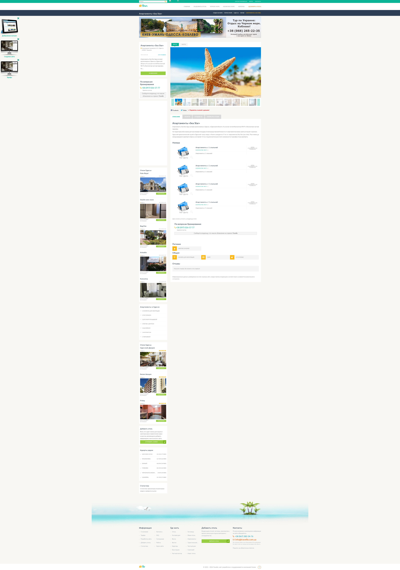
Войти (251, 1)
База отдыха (175, 550)
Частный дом (192, 546)
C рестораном (146, 315)
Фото (175, 44)
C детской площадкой (149, 319)
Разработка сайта (146, 539)
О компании (144, 532)
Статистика (144, 546)
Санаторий (191, 550)
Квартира (175, 546)
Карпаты (241, 6)
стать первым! (196, 268)
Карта (184, 44)
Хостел (174, 542)
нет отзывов (162, 54)
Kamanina (144, 279)
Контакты (258, 1)
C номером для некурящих (151, 311)
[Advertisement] (153, 133)
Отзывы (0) (198, 116)
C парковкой (146, 336)
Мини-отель (191, 535)
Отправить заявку (151, 441)
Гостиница (191, 532)
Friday (142, 401)
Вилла (174, 539)
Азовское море (229, 6)
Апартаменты (192, 539)
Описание (176, 116)
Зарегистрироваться (241, 1)
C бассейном (146, 328)
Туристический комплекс (195, 542)
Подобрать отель (200, 6)
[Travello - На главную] (143, 6)
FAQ (157, 535)
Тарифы (143, 535)
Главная (187, 6)
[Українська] (181, 1)
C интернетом (146, 332)
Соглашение (160, 539)
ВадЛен (143, 226)
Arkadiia (143, 252)
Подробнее (161, 193)
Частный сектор (177, 553)
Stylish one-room (147, 200)
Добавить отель (146, 542)
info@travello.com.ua (245, 540)
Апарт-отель (192, 553)
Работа (158, 542)
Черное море (214, 6)
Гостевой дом (176, 535)
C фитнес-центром (148, 323)
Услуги (187, 116)
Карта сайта (160, 546)
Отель (174, 532)
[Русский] (173, 1)
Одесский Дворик (147, 348)
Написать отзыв (213, 116)
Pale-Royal (144, 173)
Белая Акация (145, 374)
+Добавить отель (254, 6)
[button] (256, 72)
